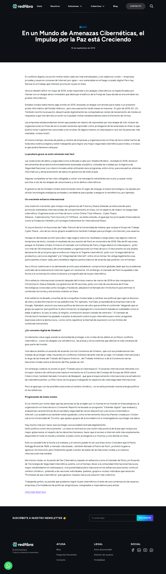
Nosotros (55, 6)
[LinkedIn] (139, 550)
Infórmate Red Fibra (35, 492)
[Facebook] (133, 550)
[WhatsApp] (151, 550)
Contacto (135, 6)
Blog (115, 6)
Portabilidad (99, 560)
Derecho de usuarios (103, 554)
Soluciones (73, 6)
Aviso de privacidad (103, 549)
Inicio (39, 6)
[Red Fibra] (22, 6)
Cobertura (96, 6)
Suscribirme (145, 518)
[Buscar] (152, 6)
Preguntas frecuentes (66, 554)
